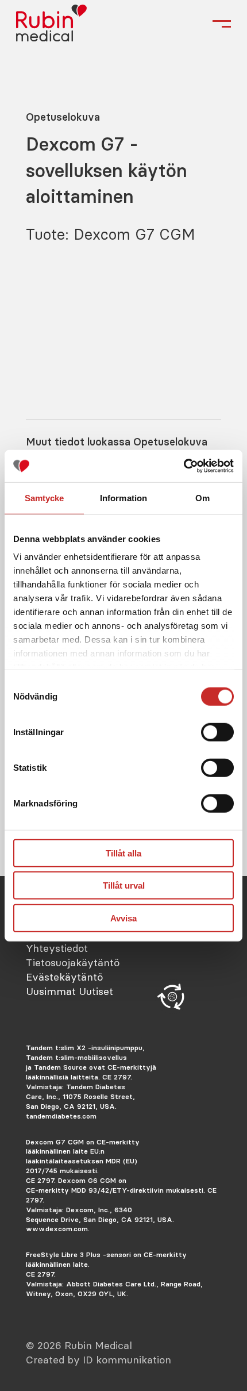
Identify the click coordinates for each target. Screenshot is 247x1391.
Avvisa (123, 918)
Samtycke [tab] (44, 497)
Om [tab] (202, 497)
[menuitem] (78, 948)
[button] (172, 996)
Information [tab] (123, 497)
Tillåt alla (123, 853)
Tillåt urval (124, 885)
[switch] (217, 732)
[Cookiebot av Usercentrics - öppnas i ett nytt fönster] (183, 466)
